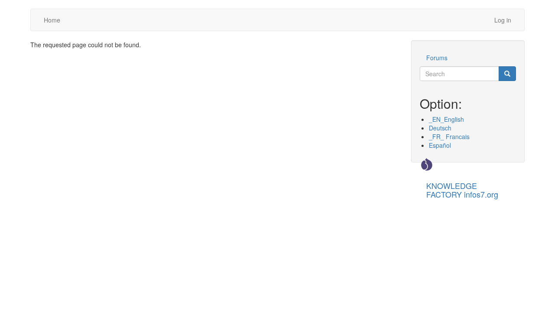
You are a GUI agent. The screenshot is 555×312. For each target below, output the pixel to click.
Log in (502, 20)
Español (440, 145)
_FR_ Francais (449, 136)
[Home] (427, 164)
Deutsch (440, 128)
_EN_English (446, 119)
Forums (436, 57)
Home (52, 20)
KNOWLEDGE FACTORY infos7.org (462, 188)
